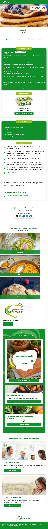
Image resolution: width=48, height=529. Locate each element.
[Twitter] (27, 216)
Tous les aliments (24, 424)
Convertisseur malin (24, 380)
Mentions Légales (38, 524)
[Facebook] (24, 216)
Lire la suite (12, 471)
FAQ (19, 525)
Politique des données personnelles (8, 524)
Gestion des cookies (18, 524)
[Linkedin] (30, 216)
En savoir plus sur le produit (24, 114)
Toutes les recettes (9, 5)
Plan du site (16, 525)
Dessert (13, 5)
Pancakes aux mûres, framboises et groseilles (17, 195)
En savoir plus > (6, 57)
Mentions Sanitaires (10, 525)
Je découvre (24, 402)
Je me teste (8, 324)
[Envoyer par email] (17, 216)
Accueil (4, 5)
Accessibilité (4, 525)
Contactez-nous (32, 524)
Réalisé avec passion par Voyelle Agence (9, 526)
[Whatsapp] (20, 216)
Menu (44, 2)
